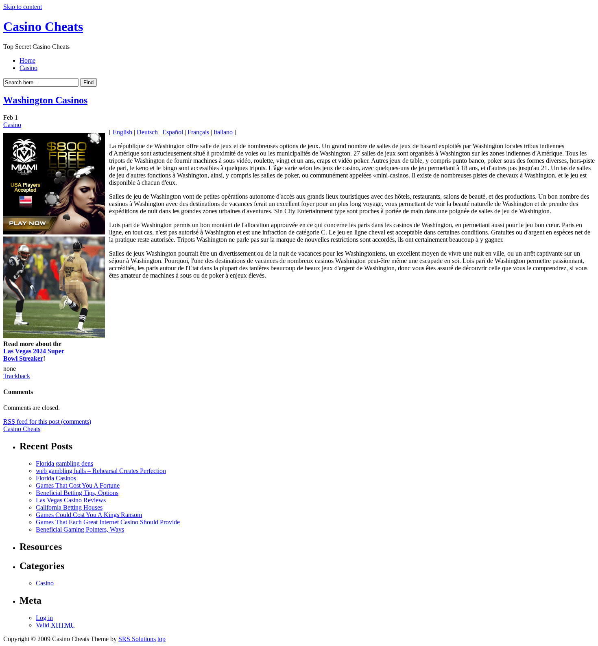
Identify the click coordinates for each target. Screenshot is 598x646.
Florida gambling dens (64, 463)
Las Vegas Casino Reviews (71, 500)
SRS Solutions (137, 638)
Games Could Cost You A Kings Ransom (89, 514)
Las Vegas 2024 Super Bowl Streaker (33, 355)
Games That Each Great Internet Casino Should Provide (108, 522)
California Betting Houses (69, 507)
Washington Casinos (45, 100)
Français (198, 132)
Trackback (16, 375)
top (161, 638)
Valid (55, 625)
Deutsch (147, 132)
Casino (28, 67)
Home (27, 60)
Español (172, 132)
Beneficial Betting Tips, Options (77, 492)
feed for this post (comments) (47, 421)
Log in (44, 617)
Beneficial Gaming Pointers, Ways (80, 529)
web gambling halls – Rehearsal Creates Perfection (101, 470)
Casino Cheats (43, 26)
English (122, 132)
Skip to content (22, 6)
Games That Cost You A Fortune (78, 485)
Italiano (223, 132)
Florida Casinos (56, 478)
